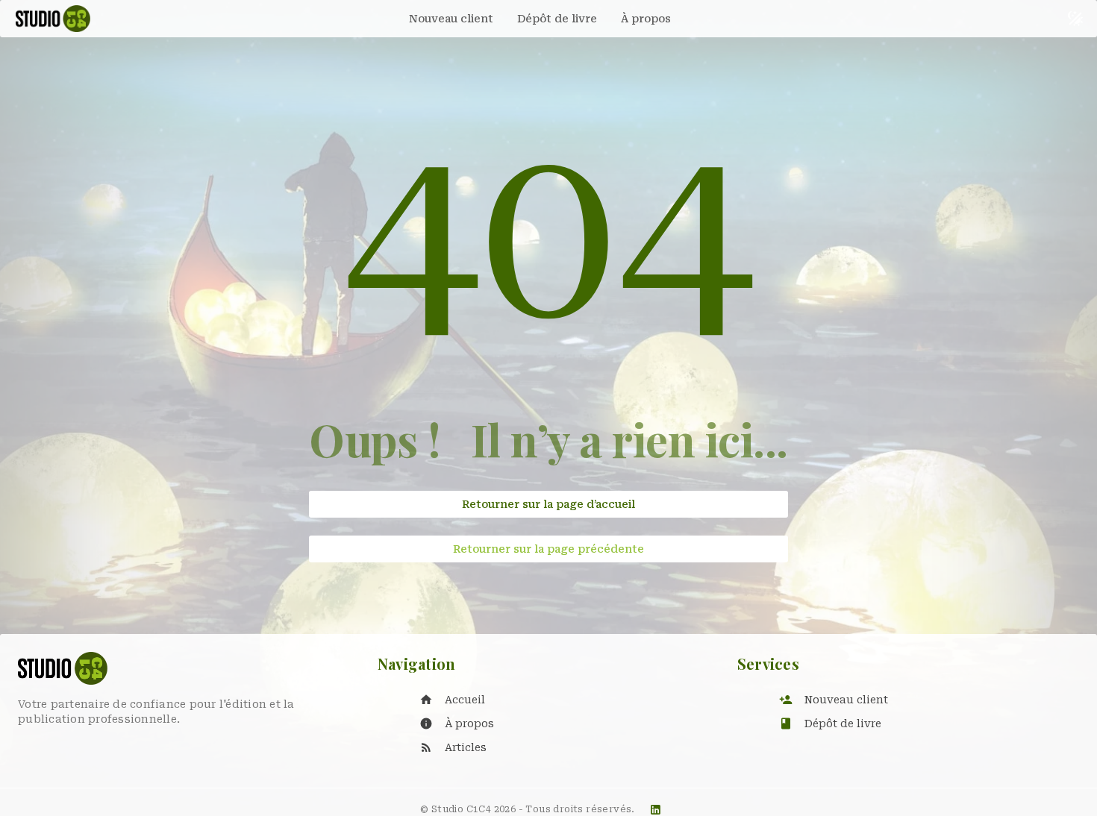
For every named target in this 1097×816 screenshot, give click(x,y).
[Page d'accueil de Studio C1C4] (53, 18)
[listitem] (563, 700)
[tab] (451, 18)
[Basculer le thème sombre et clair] (1075, 18)
